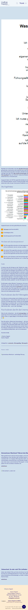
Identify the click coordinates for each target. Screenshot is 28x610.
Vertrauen (6, 229)
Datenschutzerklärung (17, 608)
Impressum (8, 608)
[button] (2, 607)
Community (19, 286)
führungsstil (24, 343)
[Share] (24, 607)
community (10, 343)
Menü (22, 3)
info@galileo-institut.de (14, 598)
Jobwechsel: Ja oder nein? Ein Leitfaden (14, 569)
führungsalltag (17, 343)
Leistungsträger (22, 313)
